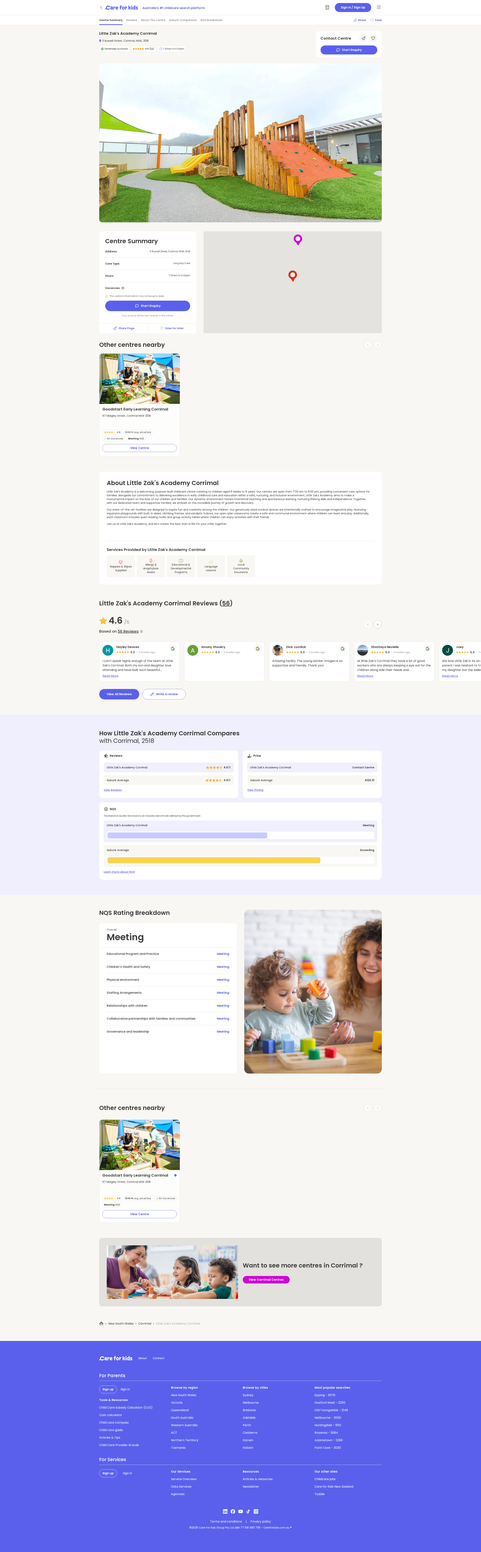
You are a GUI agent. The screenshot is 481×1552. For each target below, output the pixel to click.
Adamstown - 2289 (329, 1440)
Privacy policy (260, 1521)
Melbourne (251, 1402)
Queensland (180, 1410)
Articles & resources (258, 1479)
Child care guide (111, 1430)
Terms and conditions (226, 1521)
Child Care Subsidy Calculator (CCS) (126, 1407)
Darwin (248, 1440)
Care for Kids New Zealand (334, 1486)
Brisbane (249, 1410)
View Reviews (113, 790)
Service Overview (184, 1479)
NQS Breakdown (211, 20)
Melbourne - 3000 (328, 1417)
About (142, 1358)
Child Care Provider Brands (119, 1445)
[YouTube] (240, 1511)
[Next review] (378, 624)
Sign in (125, 1389)
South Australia (182, 1417)
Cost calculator (110, 1415)
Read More (110, 676)
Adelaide (249, 1417)
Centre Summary (111, 20)
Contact (158, 1358)
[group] (139, 379)
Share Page (126, 328)
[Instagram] (256, 1511)
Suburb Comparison (183, 20)
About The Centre (153, 20)
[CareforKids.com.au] (115, 1358)
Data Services (181, 1486)
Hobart (248, 1448)
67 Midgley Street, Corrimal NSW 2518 (126, 416)
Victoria (176, 1402)
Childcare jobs (325, 1479)
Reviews (131, 20)
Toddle (320, 1494)
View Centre (139, 448)
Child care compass (114, 1422)
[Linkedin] (225, 1511)
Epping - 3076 (325, 1395)
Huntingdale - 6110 (328, 1425)
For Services (112, 1460)
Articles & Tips (109, 1437)
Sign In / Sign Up (353, 7)
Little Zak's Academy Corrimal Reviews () (166, 603)
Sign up (108, 1389)
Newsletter (251, 1486)
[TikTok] (248, 1511)
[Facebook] (233, 1511)
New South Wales (121, 1323)
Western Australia (184, 1425)
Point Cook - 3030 (328, 1448)
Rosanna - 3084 (326, 1433)
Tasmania (178, 1448)
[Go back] (101, 7)
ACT (174, 1433)
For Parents (112, 1376)
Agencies (178, 1494)
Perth (247, 1425)
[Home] (101, 1324)
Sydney (248, 1395)
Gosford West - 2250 (330, 1402)
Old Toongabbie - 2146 (331, 1410)
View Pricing (255, 790)
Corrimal (144, 1323)
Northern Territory (184, 1440)
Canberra (250, 1433)
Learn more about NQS (119, 872)
